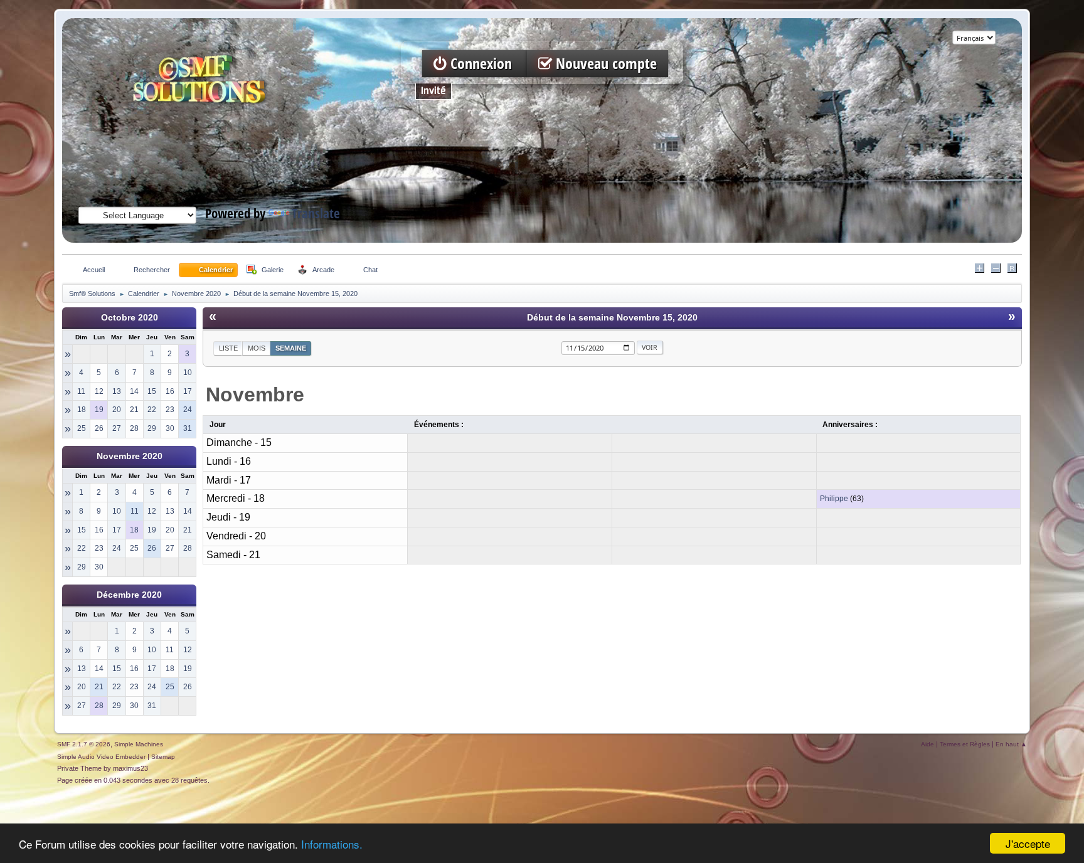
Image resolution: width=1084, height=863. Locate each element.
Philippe (834, 498)
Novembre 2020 (129, 456)
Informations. (332, 844)
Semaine (290, 348)
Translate (316, 213)
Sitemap (163, 756)
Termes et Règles (965, 744)
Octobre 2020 (129, 317)
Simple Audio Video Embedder (101, 756)
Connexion (481, 64)
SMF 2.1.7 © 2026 (83, 744)
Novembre (255, 394)
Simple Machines (138, 744)
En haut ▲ (1011, 744)
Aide (927, 744)
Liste (228, 348)
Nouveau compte (604, 64)
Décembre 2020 (129, 595)
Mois (256, 348)
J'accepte (1028, 843)
